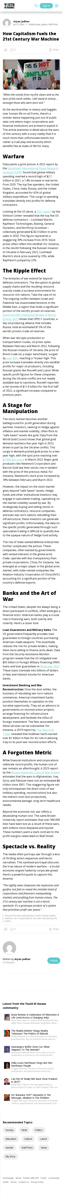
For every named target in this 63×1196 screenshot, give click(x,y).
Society (9, 1130)
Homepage (8, 1178)
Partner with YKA (31, 1178)
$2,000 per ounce (13, 459)
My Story (10, 1156)
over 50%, (12, 358)
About (18, 1178)
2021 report (44, 211)
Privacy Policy (37, 1182)
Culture (28, 1138)
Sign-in (46, 5)
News (44, 1147)
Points (44, 1178)
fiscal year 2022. (50, 666)
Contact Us (23, 1182)
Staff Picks (27, 1147)
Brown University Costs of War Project (35, 772)
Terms (13, 1182)
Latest (43, 1138)
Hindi (24, 1130)
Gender (9, 1147)
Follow (53, 960)
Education (11, 1138)
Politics (39, 1130)
